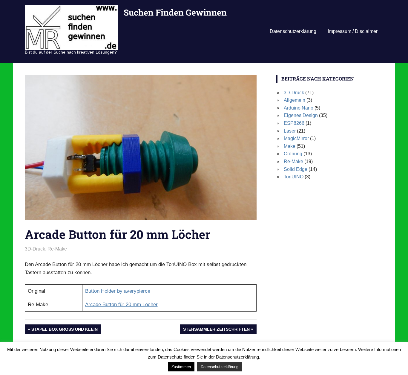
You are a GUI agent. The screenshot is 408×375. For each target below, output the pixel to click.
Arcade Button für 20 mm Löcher (121, 304)
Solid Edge (295, 169)
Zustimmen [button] (181, 367)
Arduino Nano (298, 107)
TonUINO (293, 176)
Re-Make (57, 248)
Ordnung (293, 153)
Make (289, 146)
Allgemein (294, 100)
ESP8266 (294, 123)
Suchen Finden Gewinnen (175, 12)
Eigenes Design (301, 115)
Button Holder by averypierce (117, 291)
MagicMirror (296, 138)
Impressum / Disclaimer (353, 31)
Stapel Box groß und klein (64, 330)
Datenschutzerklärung (293, 31)
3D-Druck (35, 248)
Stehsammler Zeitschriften (216, 330)
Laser (290, 130)
